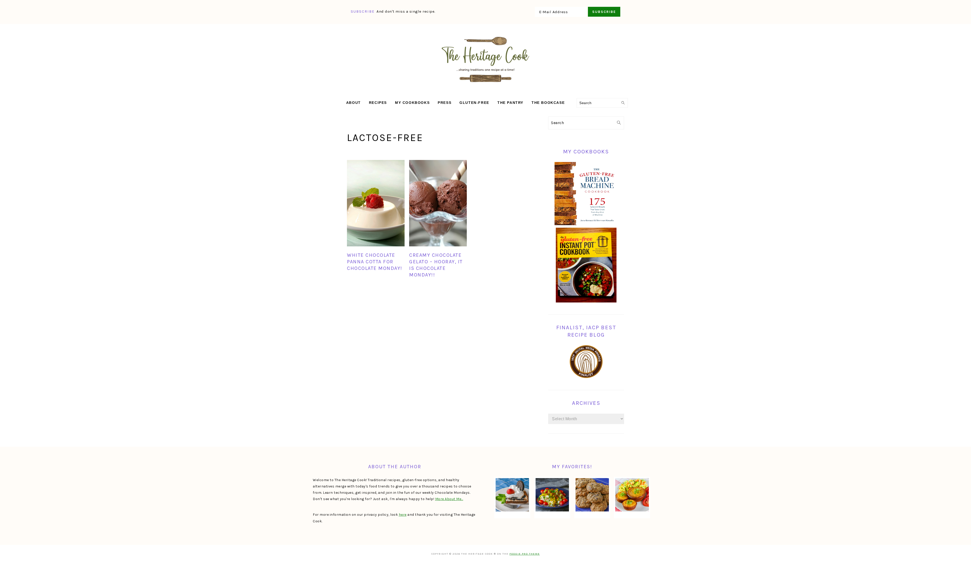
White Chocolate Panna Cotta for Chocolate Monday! (374, 261)
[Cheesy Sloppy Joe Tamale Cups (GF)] (632, 494)
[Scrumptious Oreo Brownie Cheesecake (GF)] (512, 494)
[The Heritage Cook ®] (485, 85)
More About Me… (449, 499)
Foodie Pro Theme (525, 553)
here (403, 514)
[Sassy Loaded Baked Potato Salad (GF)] (552, 494)
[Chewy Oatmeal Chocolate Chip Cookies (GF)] (592, 494)
